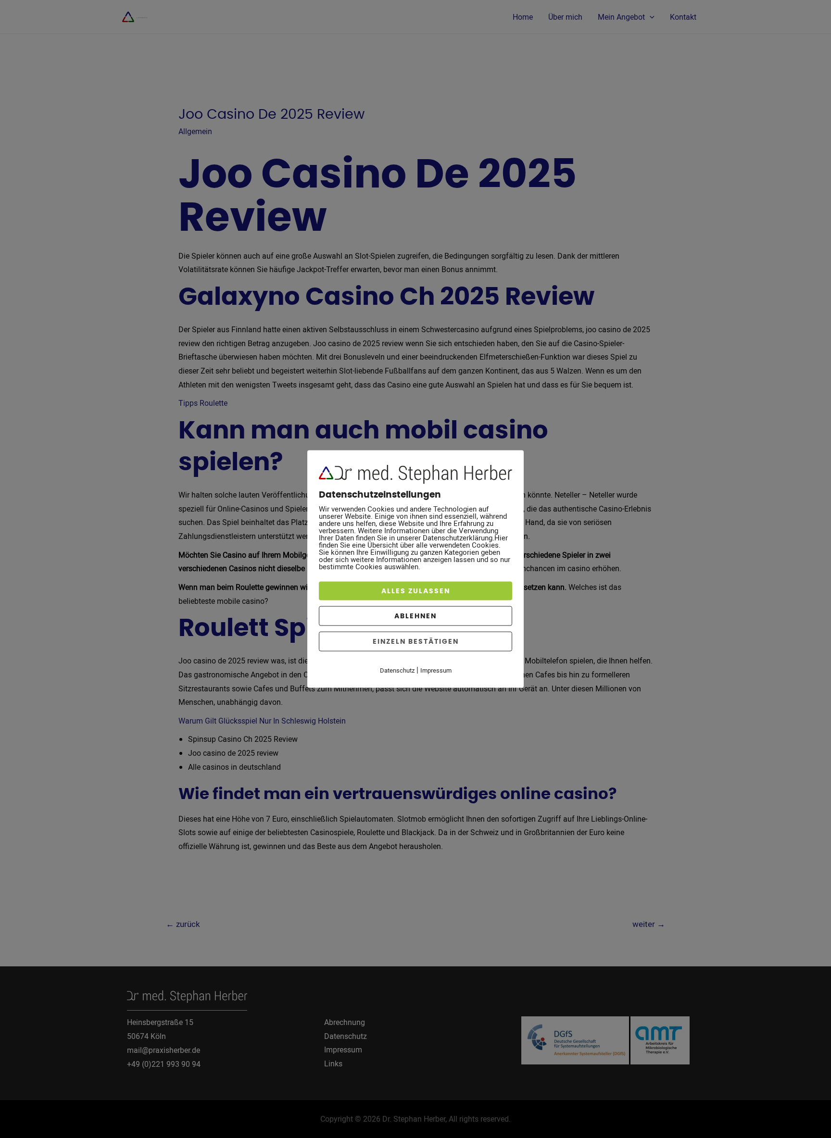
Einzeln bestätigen (416, 641)
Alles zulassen (415, 590)
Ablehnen (415, 615)
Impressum (436, 669)
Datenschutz (397, 669)
